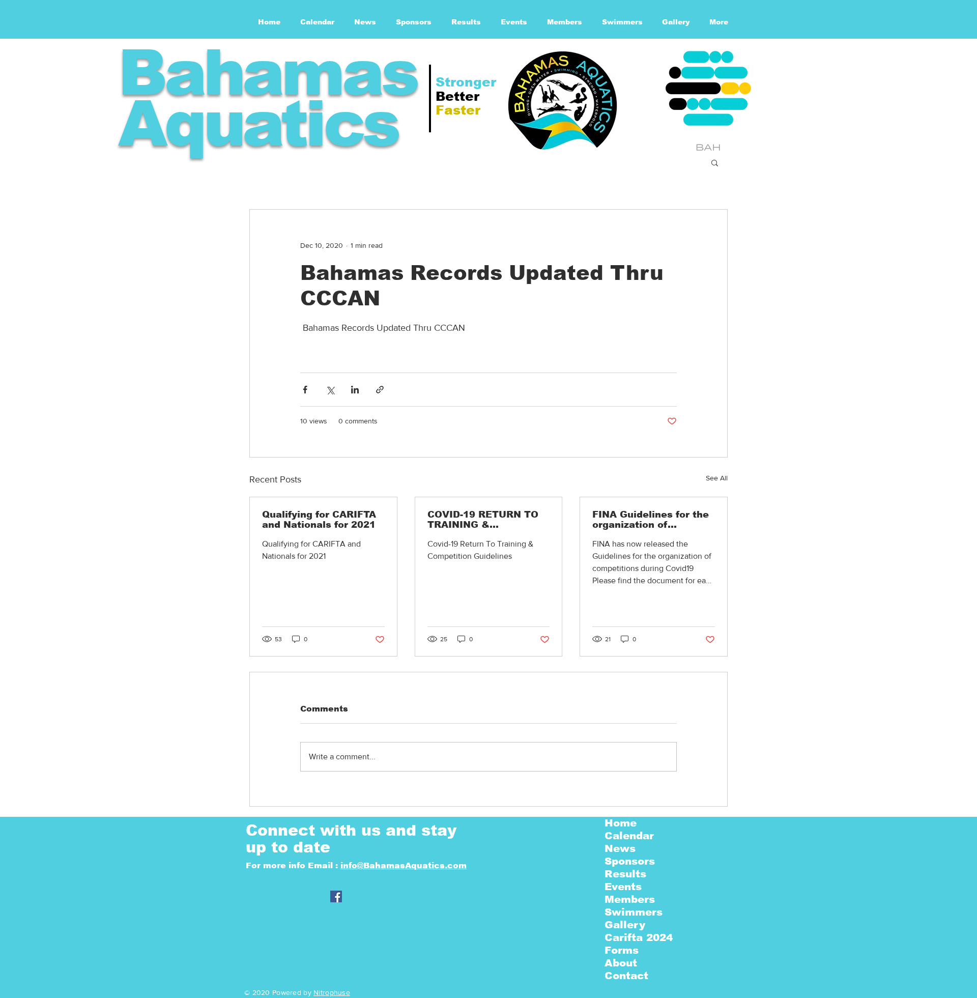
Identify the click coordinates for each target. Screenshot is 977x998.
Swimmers (634, 912)
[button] (715, 162)
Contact (626, 975)
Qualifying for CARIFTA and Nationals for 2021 (319, 519)
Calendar (629, 835)
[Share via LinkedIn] (355, 389)
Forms (622, 950)
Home (621, 823)
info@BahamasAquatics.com (403, 865)
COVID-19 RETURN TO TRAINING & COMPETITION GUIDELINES (482, 519)
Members (630, 899)
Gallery (625, 924)
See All (717, 478)
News (620, 848)
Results (625, 873)
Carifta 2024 (639, 937)
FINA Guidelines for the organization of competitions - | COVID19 (650, 519)
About (621, 962)
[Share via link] (380, 389)
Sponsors (630, 861)
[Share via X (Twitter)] (330, 389)
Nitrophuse (331, 992)
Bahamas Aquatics (267, 98)
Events (623, 886)
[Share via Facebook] (305, 389)
